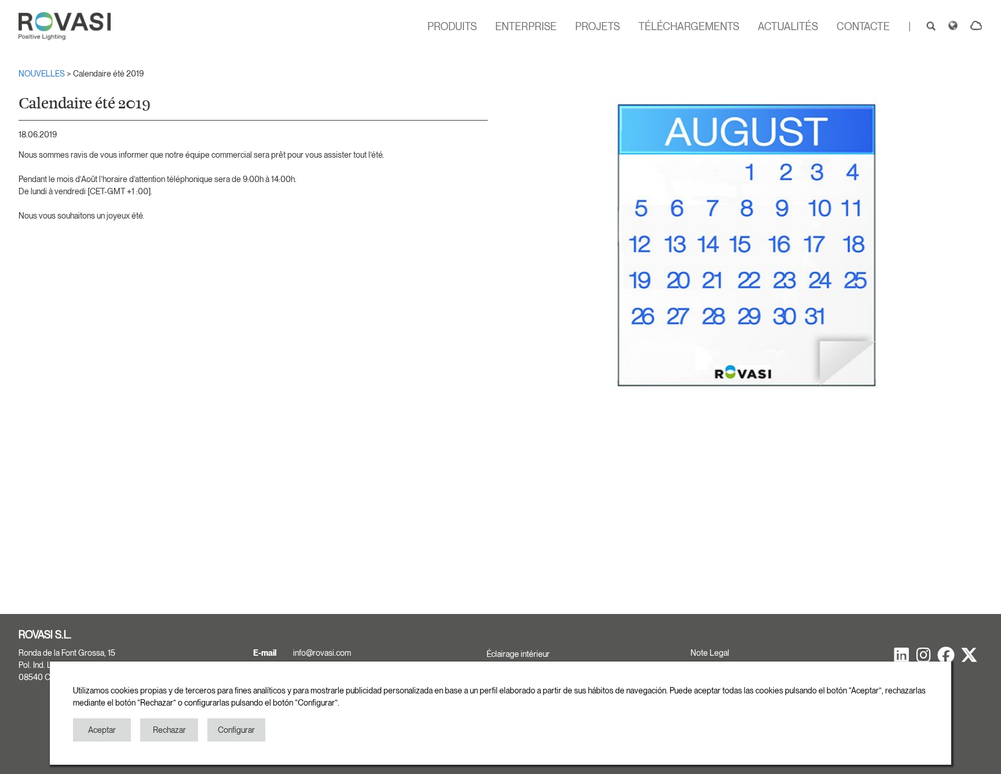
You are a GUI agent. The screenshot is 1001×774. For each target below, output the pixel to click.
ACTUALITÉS (788, 26)
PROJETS (597, 26)
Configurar (236, 730)
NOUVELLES (43, 73)
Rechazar (169, 730)
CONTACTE (863, 26)
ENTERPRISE (526, 26)
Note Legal (710, 652)
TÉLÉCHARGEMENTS (688, 26)
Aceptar (102, 730)
